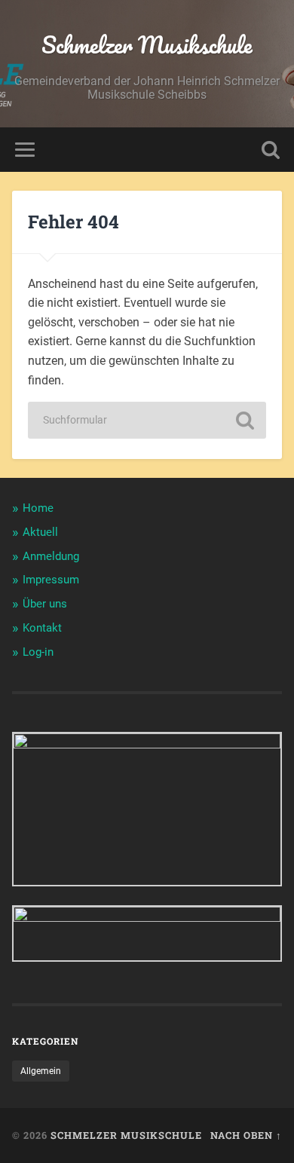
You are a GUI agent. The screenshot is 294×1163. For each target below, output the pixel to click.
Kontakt (42, 628)
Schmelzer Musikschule (147, 44)
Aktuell (40, 532)
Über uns (45, 604)
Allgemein (40, 1071)
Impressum (51, 579)
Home (38, 508)
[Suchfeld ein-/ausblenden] (271, 149)
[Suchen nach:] (147, 420)
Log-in (38, 652)
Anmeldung (51, 556)
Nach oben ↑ (246, 1135)
